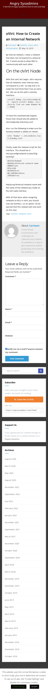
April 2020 (9, 564)
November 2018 (12, 649)
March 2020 (10, 572)
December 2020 (12, 543)
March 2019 (10, 621)
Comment (10, 276)
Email (8, 322)
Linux (30, 45)
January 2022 (11, 515)
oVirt (36, 45)
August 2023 (10, 480)
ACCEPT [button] (34, 686)
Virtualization (12, 48)
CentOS (23, 45)
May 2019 (9, 607)
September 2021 (12, 529)
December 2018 (12, 642)
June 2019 (9, 600)
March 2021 (10, 536)
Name (8, 309)
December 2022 (12, 487)
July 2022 (9, 501)
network (22, 214)
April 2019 (9, 614)
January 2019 (11, 635)
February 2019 (11, 628)
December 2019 (12, 579)
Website (9, 335)
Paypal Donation (12, 439)
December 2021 (12, 522)
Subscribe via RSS (25, 399)
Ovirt (29, 214)
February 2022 (11, 508)
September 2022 (12, 494)
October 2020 (11, 550)
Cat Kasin (12, 45)
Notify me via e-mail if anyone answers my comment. (24, 350)
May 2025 (9, 473)
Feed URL (8, 406)
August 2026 (10, 459)
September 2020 (12, 557)
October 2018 (11, 656)
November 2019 (12, 586)
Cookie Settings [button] (19, 686)
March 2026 (10, 466)
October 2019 (11, 593)
